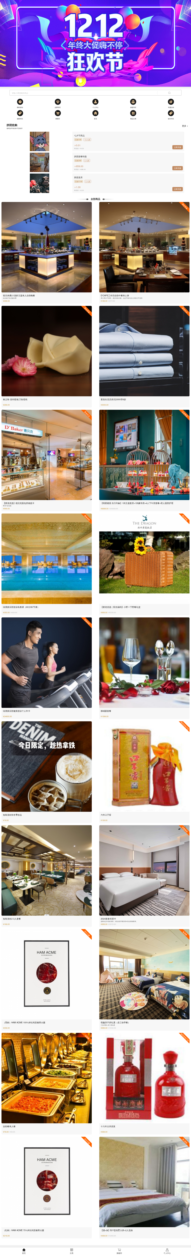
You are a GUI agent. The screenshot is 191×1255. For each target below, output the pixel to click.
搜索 (169, 92)
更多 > (185, 125)
